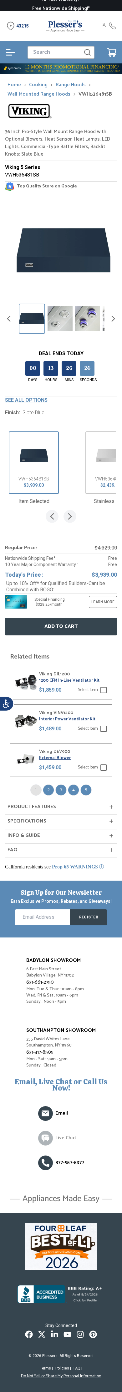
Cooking (38, 85)
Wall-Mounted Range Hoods (39, 94)
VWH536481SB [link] (95, 94)
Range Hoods (71, 85)
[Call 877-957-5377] (112, 25)
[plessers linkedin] (54, 1334)
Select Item (88, 690)
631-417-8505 (39, 1052)
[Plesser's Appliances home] (65, 26)
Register (88, 917)
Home (14, 85)
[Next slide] (113, 318)
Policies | (63, 1368)
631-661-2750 (40, 982)
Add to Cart (61, 626)
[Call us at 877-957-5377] (45, 1163)
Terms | (46, 1368)
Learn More (102, 602)
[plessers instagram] (80, 1334)
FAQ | (78, 1368)
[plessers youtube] (67, 1334)
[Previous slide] (9, 318)
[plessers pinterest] (93, 1334)
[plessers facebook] (29, 1334)
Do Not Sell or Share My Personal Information (61, 1376)
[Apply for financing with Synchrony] (61, 68)
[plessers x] (42, 1334)
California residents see (51, 866)
